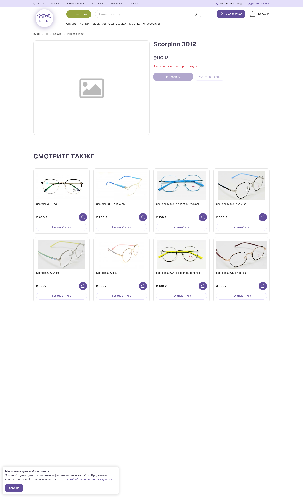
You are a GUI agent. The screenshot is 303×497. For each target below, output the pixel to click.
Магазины (117, 3)
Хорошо (14, 488)
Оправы (71, 23)
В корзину (173, 76)
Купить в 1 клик (209, 76)
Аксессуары (151, 23)
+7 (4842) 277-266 (231, 3)
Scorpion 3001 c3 (46, 203)
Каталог (81, 14)
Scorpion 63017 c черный (231, 272)
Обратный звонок (259, 3)
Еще (134, 3)
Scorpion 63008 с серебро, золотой (178, 272)
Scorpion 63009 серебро (231, 203)
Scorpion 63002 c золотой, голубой (178, 203)
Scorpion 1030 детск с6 (110, 203)
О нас (37, 3)
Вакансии (97, 3)
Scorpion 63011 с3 (107, 272)
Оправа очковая (75, 33)
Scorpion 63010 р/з (47, 272)
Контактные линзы (93, 23)
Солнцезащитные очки (124, 23)
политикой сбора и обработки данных (86, 479)
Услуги (55, 3)
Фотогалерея (75, 3)
